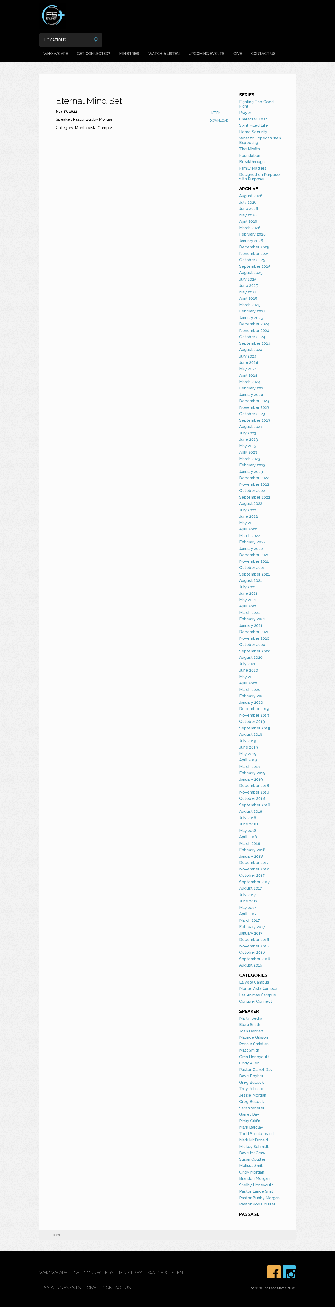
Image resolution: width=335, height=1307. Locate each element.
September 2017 (254, 882)
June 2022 (248, 516)
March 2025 (249, 305)
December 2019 (254, 708)
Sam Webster (251, 1108)
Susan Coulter (252, 1159)
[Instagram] (289, 1271)
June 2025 (248, 285)
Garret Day (249, 1114)
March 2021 (249, 612)
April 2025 (248, 298)
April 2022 (248, 529)
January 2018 (251, 856)
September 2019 (254, 728)
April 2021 (248, 606)
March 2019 (249, 766)
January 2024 (251, 394)
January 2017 (251, 933)
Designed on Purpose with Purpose (259, 176)
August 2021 (250, 580)
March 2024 (249, 381)
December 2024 (254, 324)
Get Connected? (93, 53)
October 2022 (252, 490)
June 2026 (248, 208)
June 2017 (248, 901)
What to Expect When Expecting (260, 140)
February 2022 (252, 542)
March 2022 (249, 535)
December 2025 (254, 247)
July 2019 (247, 741)
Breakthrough (252, 161)
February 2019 (252, 772)
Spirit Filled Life (253, 125)
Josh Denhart (251, 1031)
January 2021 (251, 625)
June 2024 (248, 362)
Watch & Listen (164, 53)
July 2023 (247, 433)
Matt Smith (249, 1050)
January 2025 (251, 317)
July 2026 (247, 202)
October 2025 (252, 260)
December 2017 (254, 862)
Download (219, 120)
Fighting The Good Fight (256, 104)
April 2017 (248, 914)
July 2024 (247, 356)
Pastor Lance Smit (256, 1191)
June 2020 (248, 670)
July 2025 (247, 279)
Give (237, 53)
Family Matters (252, 168)
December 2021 (254, 554)
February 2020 (252, 696)
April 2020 (248, 683)
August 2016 (250, 965)
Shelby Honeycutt (256, 1185)
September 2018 (254, 805)
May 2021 (247, 599)
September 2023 (254, 420)
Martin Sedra (250, 1018)
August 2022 (250, 503)
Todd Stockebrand (256, 1133)
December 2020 (254, 631)
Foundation (249, 155)
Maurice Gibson (253, 1037)
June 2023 (248, 439)
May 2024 (248, 369)
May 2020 (248, 676)
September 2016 (254, 959)
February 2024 (252, 388)
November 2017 (254, 869)
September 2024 (254, 343)
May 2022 (247, 523)
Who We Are (55, 53)
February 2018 (252, 849)
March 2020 (249, 689)
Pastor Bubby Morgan (259, 1198)
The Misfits (249, 149)
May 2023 (247, 446)
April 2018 (248, 837)
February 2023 (252, 465)
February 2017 (252, 926)
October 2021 (252, 567)
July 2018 (247, 818)
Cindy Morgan (251, 1172)
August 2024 (251, 349)
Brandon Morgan (254, 1178)
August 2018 (250, 811)
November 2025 (254, 253)
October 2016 (252, 952)
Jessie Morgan (252, 1095)
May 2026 (248, 215)
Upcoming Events (206, 53)
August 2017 (250, 888)
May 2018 (247, 830)
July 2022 (247, 510)
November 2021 (254, 561)
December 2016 (254, 939)
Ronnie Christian (254, 1044)
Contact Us (263, 53)
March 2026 (249, 228)
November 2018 (254, 792)
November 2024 (254, 330)
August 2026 (251, 195)
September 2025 (254, 266)
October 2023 (252, 413)
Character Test (253, 119)
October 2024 (252, 336)
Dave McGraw (252, 1152)
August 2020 (251, 657)
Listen (215, 113)
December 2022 (254, 478)
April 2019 (248, 760)
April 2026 (248, 221)
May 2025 (248, 292)
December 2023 (254, 401)
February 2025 (252, 311)
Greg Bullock (251, 1082)
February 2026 (252, 234)
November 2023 (254, 407)
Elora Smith (249, 1024)
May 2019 (247, 753)
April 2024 (248, 375)
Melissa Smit (251, 1165)
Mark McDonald (253, 1140)
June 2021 (248, 593)
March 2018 (249, 843)
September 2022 (254, 497)
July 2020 (247, 664)
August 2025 (251, 272)
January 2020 (251, 702)
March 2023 (249, 458)
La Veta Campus (254, 982)
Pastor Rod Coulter (257, 1204)
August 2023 (250, 426)
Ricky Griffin (249, 1121)
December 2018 (254, 785)
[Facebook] (274, 1271)
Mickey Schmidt (254, 1146)
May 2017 (247, 907)
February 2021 (252, 619)
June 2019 (248, 747)
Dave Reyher (251, 1076)
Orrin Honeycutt (254, 1056)
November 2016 (254, 946)
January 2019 (251, 779)
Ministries (129, 53)
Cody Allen (249, 1063)
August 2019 (250, 734)
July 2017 (247, 894)
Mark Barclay (251, 1127)
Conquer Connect (255, 1001)
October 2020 (252, 644)
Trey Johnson (251, 1088)
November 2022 (254, 484)
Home (56, 1235)
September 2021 (254, 574)
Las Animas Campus (257, 995)
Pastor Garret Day (255, 1069)
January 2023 (251, 471)
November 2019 (254, 715)
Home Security (253, 132)
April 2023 (248, 452)
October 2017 (252, 875)
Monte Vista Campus (258, 988)
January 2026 (251, 240)
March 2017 (249, 920)
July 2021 (247, 587)
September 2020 (254, 651)
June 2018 (248, 824)
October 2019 (252, 721)
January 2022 (251, 548)
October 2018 (252, 798)
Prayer (245, 112)
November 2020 (254, 638)
